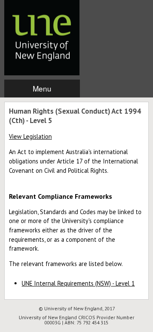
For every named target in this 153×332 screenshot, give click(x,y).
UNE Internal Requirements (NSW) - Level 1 (78, 283)
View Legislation (30, 136)
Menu (42, 88)
